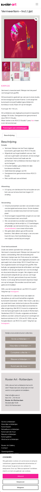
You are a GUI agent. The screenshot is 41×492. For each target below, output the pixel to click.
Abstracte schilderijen (10, 439)
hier (32, 120)
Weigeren (20, 487)
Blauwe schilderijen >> (20, 359)
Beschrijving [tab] (9, 135)
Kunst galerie (6, 437)
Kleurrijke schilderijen (9, 424)
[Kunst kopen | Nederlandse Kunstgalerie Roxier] (8, 4)
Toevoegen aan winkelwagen (15, 128)
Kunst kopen (6, 427)
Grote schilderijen (8, 422)
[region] (20, 473)
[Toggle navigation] (37, 4)
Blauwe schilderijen (8, 434)
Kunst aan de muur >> (20, 366)
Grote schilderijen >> (20, 339)
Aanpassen (20, 482)
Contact (4, 448)
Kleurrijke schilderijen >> (20, 345)
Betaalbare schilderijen (10, 429)
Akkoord (21, 476)
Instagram (15, 291)
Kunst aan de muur (8, 432)
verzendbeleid (10, 228)
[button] (36, 19)
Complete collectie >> (20, 352)
